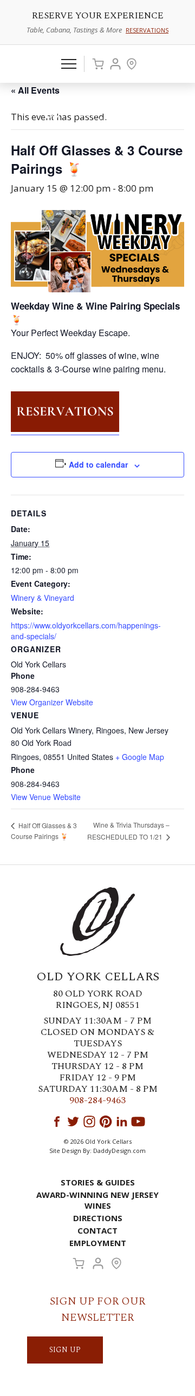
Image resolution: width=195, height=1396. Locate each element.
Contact (97, 1230)
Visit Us (131, 64)
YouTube (138, 1122)
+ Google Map (139, 756)
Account (115, 64)
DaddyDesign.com (119, 1150)
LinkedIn (122, 1122)
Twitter (73, 1122)
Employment (97, 1242)
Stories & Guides (98, 1182)
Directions (97, 1218)
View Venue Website (46, 796)
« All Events (35, 90)
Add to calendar (98, 464)
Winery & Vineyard (42, 597)
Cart (98, 64)
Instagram (89, 1122)
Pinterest (106, 1122)
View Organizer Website (52, 702)
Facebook (57, 1122)
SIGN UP (65, 1349)
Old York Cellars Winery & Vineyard (97, 111)
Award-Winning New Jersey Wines (97, 1200)
